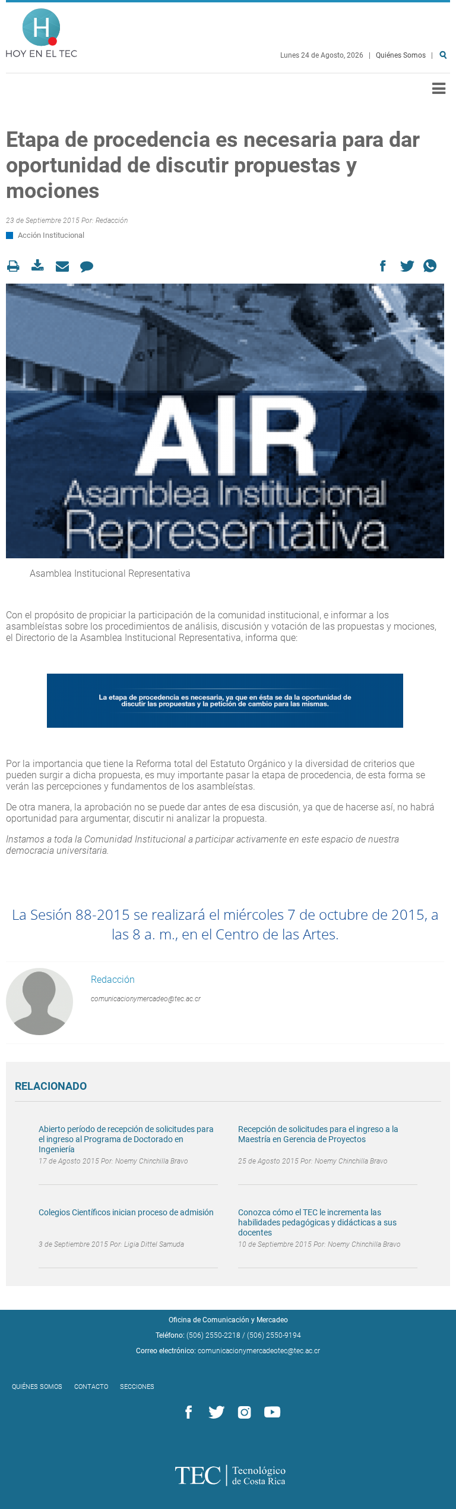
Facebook (186, 1413)
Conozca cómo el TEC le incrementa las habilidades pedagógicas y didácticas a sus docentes (317, 1222)
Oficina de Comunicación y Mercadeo (228, 1320)
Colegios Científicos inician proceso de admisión (126, 1212)
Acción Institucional (51, 235)
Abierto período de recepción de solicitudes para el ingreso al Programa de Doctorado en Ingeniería (126, 1139)
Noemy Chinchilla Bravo (151, 1161)
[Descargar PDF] (41, 266)
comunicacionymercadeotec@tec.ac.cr (259, 1351)
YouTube (270, 1413)
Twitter (214, 1413)
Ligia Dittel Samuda (154, 1244)
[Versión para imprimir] (17, 266)
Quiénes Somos (401, 55)
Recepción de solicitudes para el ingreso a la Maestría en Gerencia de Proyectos (318, 1134)
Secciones (137, 1387)
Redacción (112, 220)
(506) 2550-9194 (274, 1335)
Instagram (242, 1413)
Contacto (91, 1387)
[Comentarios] (90, 266)
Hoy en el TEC (41, 30)
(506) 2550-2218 (213, 1335)
